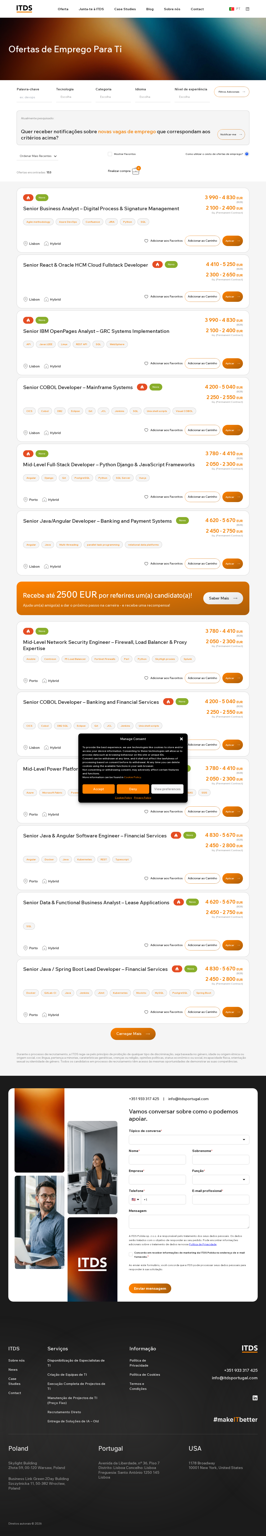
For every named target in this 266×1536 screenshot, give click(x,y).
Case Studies (125, 9)
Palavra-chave (28, 89)
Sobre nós (172, 9)
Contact (197, 9)
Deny (133, 789)
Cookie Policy (132, 777)
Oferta (63, 9)
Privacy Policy (142, 797)
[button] (181, 739)
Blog (150, 9)
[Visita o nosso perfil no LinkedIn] (247, 9)
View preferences (167, 789)
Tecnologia (65, 89)
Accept (98, 789)
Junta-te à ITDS (91, 9)
